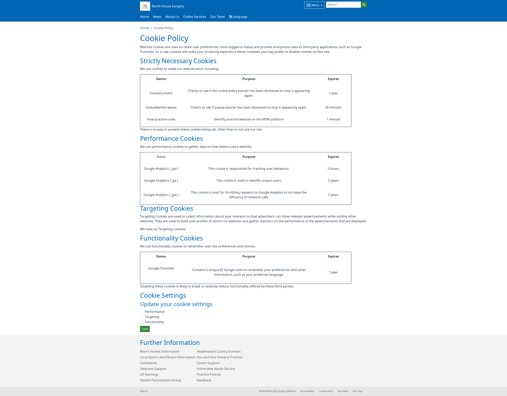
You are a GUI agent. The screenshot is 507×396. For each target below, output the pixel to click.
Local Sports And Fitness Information (167, 357)
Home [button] (144, 16)
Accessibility (307, 391)
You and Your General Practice (219, 357)
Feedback (204, 380)
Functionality (154, 321)
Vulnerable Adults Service (216, 368)
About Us (172, 16)
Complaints (148, 363)
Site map (357, 391)
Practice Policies (209, 374)
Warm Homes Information (160, 351)
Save (145, 328)
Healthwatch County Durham (219, 351)
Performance (155, 311)
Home (144, 28)
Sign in (143, 391)
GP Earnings (149, 374)
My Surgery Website (285, 391)
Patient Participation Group (160, 380)
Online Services (194, 16)
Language (239, 16)
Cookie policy (325, 391)
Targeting (152, 316)
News (157, 16)
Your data (342, 391)
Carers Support (208, 363)
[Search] (364, 5)
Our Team (217, 16)
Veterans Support (153, 368)
